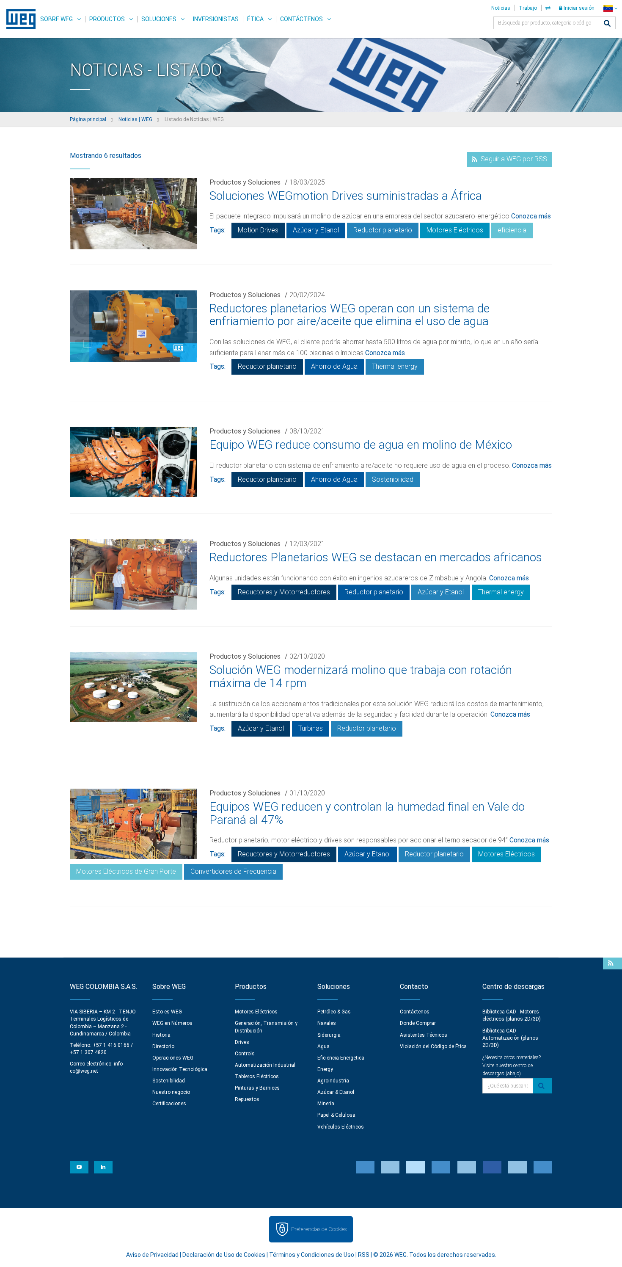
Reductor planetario (382, 230)
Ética (255, 19)
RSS (363, 1254)
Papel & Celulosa (336, 1115)
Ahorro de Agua (334, 366)
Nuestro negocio (171, 1092)
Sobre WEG (56, 19)
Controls (245, 1054)
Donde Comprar (418, 1023)
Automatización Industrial (265, 1065)
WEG (18, 19)
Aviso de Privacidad (152, 1254)
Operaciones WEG (172, 1058)
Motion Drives (258, 230)
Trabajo (528, 8)
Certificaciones (169, 1104)
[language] (610, 8)
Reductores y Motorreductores (284, 592)
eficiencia (512, 230)
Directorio (163, 1046)
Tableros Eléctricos (257, 1076)
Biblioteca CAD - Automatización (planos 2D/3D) (510, 1038)
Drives (242, 1042)
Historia (161, 1035)
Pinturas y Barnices (257, 1088)
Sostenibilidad (392, 479)
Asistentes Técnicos (423, 1035)
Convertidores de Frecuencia (233, 871)
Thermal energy (395, 366)
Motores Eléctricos (455, 230)
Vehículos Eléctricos (340, 1127)
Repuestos (247, 1099)
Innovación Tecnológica (179, 1069)
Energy (325, 1069)
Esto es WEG (167, 1012)
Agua (323, 1046)
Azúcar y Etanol (316, 230)
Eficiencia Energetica (340, 1058)
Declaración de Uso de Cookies (223, 1254)
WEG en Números (172, 1023)
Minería (325, 1104)
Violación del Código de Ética (433, 1046)
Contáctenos (301, 19)
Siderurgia (329, 1035)
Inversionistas (216, 19)
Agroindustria (333, 1081)
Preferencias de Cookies (319, 1229)
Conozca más (531, 216)
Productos (107, 19)
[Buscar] (607, 24)
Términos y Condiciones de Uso (311, 1254)
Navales (326, 1023)
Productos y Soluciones (245, 182)
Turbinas (310, 728)
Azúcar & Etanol (335, 1092)
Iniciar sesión (578, 8)
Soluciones (158, 19)
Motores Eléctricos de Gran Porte (126, 871)
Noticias (500, 8)
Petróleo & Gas (334, 1012)
